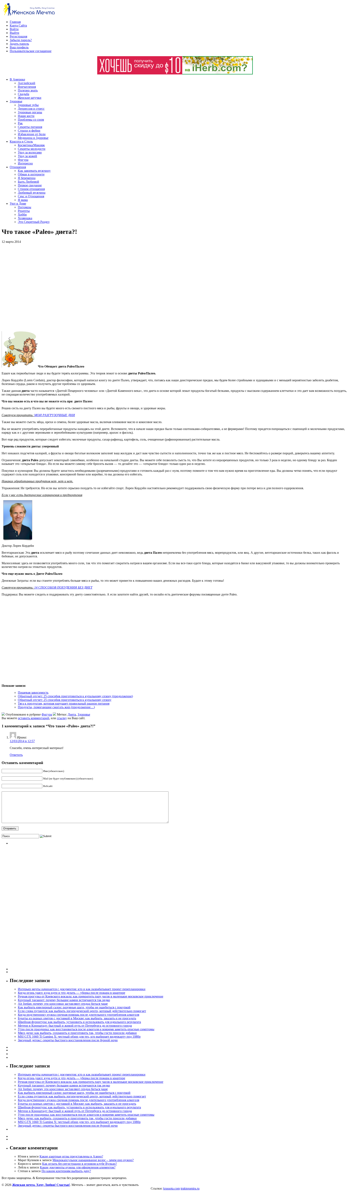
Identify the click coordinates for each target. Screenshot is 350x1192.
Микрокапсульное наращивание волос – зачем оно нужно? (93, 1160)
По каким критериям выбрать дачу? (66, 1171)
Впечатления (27, 86)
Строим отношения (31, 189)
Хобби (22, 214)
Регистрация (18, 36)
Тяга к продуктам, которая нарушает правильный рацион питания (63, 703)
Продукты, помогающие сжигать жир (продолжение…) (56, 707)
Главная (15, 22)
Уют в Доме (18, 203)
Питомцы (24, 207)
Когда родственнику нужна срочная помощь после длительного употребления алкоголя (78, 1014)
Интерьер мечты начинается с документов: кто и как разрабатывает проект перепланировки (81, 989)
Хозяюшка (25, 218)
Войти (14, 29)
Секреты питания (30, 127)
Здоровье (16, 101)
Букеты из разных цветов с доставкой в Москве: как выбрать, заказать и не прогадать (77, 1018)
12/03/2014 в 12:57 (22, 741)
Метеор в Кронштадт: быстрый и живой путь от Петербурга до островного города (75, 1025)
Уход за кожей (27, 156)
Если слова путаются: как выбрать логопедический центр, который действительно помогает (82, 1011)
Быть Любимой (28, 181)
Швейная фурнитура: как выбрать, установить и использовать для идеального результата (79, 1022)
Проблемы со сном (31, 119)
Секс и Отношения (31, 196)
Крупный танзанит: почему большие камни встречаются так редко (64, 1000)
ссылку (62, 718)
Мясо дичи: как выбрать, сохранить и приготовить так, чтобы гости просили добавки (77, 1033)
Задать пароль (19, 43)
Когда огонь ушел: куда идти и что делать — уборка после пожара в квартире (71, 992)
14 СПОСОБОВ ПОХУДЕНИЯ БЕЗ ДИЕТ (63, 587)
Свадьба (23, 94)
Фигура (23, 159)
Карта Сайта (18, 25)
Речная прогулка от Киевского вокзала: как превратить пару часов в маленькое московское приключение (90, 996)
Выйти (14, 32)
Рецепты (24, 211)
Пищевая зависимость (33, 692)
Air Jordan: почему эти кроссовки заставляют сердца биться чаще (63, 1003)
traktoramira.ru (190, 1188)
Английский (26, 83)
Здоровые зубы (28, 105)
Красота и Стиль (21, 141)
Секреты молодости (31, 148)
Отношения (18, 167)
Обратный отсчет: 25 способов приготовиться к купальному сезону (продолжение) (75, 696)
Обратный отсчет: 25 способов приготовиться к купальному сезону (64, 700)
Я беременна (26, 178)
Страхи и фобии (29, 130)
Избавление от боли (32, 134)
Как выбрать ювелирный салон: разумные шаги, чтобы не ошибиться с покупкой (74, 1007)
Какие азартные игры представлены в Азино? (71, 1156)
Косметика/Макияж (31, 145)
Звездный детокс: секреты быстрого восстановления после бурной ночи (68, 1040)
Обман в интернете (31, 174)
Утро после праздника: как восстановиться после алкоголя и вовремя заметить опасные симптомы (86, 1029)
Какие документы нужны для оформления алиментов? (77, 1167)
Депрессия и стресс (31, 108)
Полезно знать (28, 90)
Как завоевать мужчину (34, 170)
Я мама (23, 200)
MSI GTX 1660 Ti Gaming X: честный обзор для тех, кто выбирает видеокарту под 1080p (79, 1036)
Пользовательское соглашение (30, 51)
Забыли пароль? (21, 40)
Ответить (16, 755)
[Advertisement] (60, 287)
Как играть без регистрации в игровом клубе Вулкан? (79, 1163)
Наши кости (26, 116)
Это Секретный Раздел (33, 222)
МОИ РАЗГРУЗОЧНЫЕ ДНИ (54, 415)
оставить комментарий (33, 718)
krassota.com (171, 1188)
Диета (72, 714)
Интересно (25, 163)
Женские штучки (29, 97)
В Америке (17, 79)
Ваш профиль (19, 47)
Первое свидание (30, 185)
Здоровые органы (30, 112)
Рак (20, 123)
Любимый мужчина (31, 192)
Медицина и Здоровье (33, 138)
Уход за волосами (30, 152)
